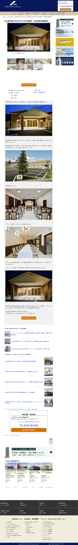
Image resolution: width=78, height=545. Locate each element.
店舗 (23, 16)
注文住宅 (32, 487)
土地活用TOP (9, 522)
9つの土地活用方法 (44, 13)
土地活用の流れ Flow (27, 13)
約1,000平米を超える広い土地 (17, 306)
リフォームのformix (47, 527)
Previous (7, 45)
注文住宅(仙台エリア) (47, 526)
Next (49, 45)
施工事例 (63, 13)
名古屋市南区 (42, 92)
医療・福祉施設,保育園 (49, 487)
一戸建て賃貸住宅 (25, 487)
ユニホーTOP (61, 544)
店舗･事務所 (41, 487)
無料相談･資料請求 (65, 9)
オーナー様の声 (51, 13)
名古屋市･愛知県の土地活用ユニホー (13, 6)
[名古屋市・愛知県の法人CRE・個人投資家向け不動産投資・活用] (28, 457)
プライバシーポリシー (47, 537)
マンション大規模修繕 (47, 529)
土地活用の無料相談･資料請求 (29, 85)
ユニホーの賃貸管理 (47, 531)
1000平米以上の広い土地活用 (24, 409)
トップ (14, 13)
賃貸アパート (16, 487)
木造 (16, 98)
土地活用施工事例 (17, 16)
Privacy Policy (53, 544)
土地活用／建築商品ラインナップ (13, 527)
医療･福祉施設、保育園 (30, 532)
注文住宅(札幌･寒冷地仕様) (48, 524)
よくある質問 (23, 511)
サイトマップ (46, 535)
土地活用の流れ (23, 504)
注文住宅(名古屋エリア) (48, 522)
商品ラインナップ (43, 504)
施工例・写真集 (43, 511)
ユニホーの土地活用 (20, 13)
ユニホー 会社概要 (47, 533)
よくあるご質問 (58, 13)
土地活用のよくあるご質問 (12, 533)
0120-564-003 (67, 6)
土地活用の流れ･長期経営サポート (14, 526)
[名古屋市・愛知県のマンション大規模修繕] (65, 64)
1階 (39, 90)
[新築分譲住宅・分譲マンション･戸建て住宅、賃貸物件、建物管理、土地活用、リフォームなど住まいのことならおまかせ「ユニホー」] (13, 3)
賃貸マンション (8, 487)
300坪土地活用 (14, 409)
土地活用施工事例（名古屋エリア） (32, 522)
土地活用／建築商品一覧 (35, 13)
